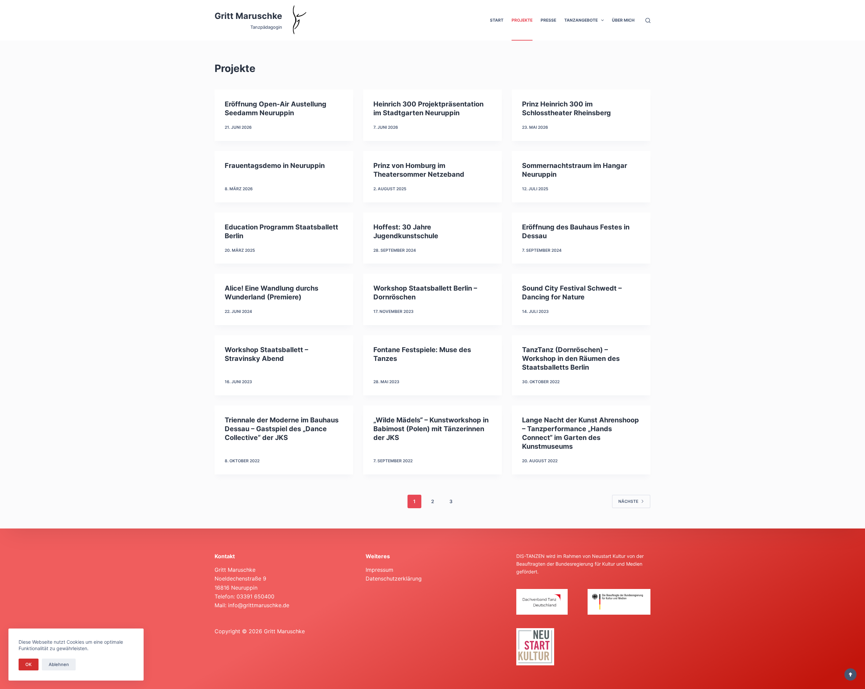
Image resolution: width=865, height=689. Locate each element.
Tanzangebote (581, 20)
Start (496, 20)
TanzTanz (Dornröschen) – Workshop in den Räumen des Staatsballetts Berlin (571, 358)
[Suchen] (647, 20)
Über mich (623, 20)
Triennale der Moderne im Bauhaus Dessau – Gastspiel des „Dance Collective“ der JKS (282, 429)
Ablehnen (59, 664)
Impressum (379, 569)
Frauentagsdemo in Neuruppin (275, 166)
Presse (548, 20)
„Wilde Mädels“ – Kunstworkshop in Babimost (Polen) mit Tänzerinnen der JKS (431, 429)
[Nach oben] (850, 674)
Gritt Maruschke (248, 16)
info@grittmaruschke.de (258, 605)
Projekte (522, 20)
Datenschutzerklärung (394, 578)
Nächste (628, 501)
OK (28, 664)
